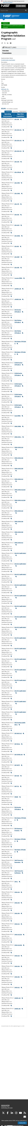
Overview (5, 51)
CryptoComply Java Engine (8, 60)
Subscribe (22, 1123)
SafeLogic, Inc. (5, 89)
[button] (11, 127)
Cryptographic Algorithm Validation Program (13, 26)
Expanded (15, 111)
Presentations (6, 53)
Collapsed (8, 111)
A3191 (3, 108)
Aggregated (23, 111)
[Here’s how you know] (14, 2)
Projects (5, 23)
